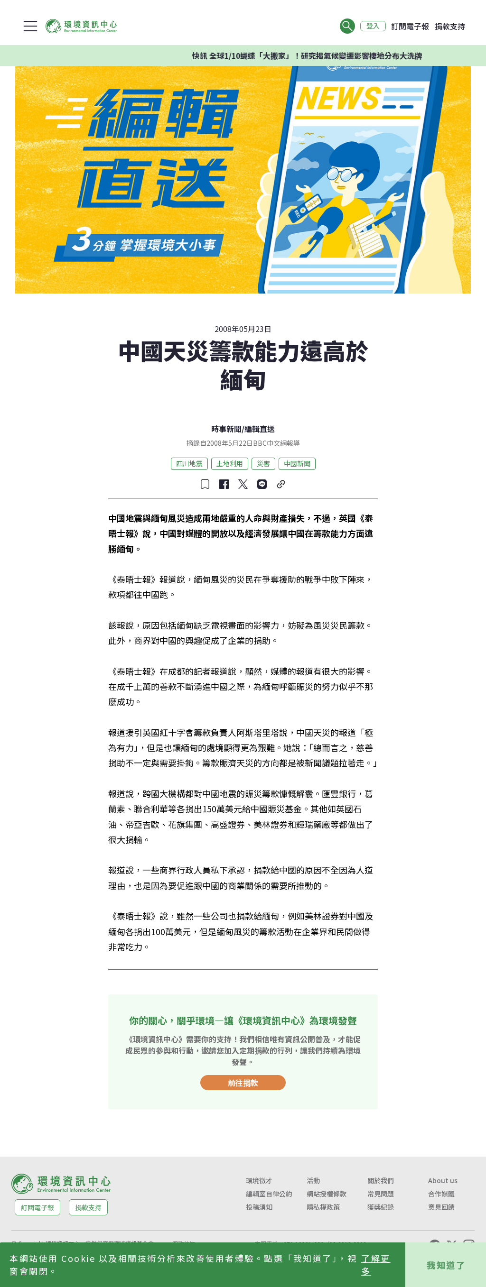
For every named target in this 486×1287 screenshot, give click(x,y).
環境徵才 (259, 1180)
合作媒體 (441, 1193)
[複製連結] (281, 484)
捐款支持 (450, 26)
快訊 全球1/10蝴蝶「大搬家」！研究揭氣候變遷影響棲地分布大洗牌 (284, 55)
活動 (313, 1180)
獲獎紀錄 (380, 1207)
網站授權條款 (326, 1193)
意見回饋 (441, 1207)
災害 (263, 463)
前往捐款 (243, 1082)
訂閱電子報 (410, 26)
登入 (373, 26)
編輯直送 (259, 428)
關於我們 (380, 1180)
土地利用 (229, 463)
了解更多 (376, 1264)
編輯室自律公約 (269, 1193)
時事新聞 (226, 428)
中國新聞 (297, 463)
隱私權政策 (323, 1207)
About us (443, 1180)
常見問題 (380, 1193)
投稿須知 (259, 1207)
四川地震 (189, 463)
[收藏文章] (205, 484)
